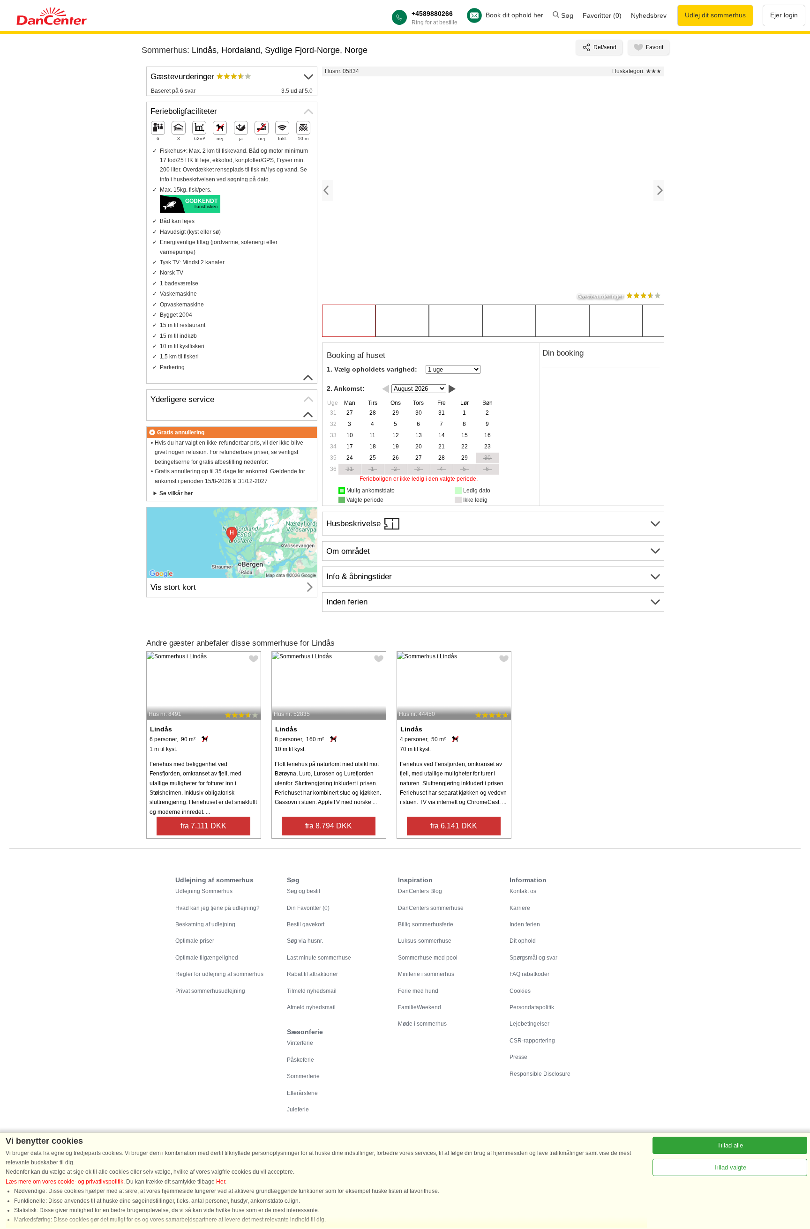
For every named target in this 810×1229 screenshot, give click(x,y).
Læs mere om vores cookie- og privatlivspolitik (64, 1181)
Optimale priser (194, 941)
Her (220, 1181)
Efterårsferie (302, 1093)
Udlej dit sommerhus (715, 15)
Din (308, 908)
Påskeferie (300, 1060)
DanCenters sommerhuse (431, 908)
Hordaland (240, 50)
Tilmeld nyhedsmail (312, 991)
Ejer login (784, 15)
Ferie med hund (418, 991)
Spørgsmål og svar (533, 957)
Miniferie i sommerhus (426, 974)
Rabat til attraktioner (312, 974)
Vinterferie (300, 1043)
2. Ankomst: (346, 388)
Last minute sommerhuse (319, 957)
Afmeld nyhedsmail (311, 1007)
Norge (356, 50)
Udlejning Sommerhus (203, 891)
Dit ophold (523, 941)
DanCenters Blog (420, 891)
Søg (566, 15)
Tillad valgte (729, 1167)
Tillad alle (730, 1145)
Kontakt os (523, 891)
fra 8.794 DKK (328, 826)
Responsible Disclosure (540, 1074)
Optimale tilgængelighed (206, 957)
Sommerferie (303, 1076)
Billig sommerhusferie (425, 924)
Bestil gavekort (305, 924)
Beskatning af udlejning (205, 924)
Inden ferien (525, 924)
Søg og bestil (303, 891)
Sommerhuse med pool (428, 957)
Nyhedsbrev (649, 15)
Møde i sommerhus (422, 1023)
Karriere (520, 908)
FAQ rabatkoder (529, 974)
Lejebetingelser (529, 1023)
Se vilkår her (176, 493)
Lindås (204, 50)
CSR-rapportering (532, 1040)
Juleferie (298, 1109)
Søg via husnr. (305, 941)
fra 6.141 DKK (453, 826)
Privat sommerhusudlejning (210, 991)
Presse (518, 1057)
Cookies (520, 991)
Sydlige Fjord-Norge (302, 50)
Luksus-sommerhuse (424, 941)
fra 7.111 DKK (203, 826)
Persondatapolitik (532, 1007)
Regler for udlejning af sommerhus (219, 974)
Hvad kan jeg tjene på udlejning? (217, 908)
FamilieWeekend (419, 1007)
